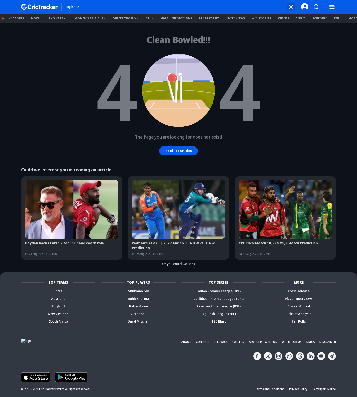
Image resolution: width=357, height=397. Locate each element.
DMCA (310, 342)
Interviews (235, 18)
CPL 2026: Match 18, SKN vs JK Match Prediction (278, 243)
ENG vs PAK (57, 18)
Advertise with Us (263, 342)
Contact (202, 342)
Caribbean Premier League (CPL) (218, 298)
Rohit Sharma (138, 298)
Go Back (189, 264)
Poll (337, 18)
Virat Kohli (138, 313)
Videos (283, 18)
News (35, 18)
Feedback (221, 342)
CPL (148, 18)
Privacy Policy (298, 389)
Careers (238, 342)
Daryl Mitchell (138, 321)
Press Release (299, 291)
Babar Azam (138, 306)
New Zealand (58, 313)
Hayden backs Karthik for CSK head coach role (64, 243)
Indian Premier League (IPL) (218, 291)
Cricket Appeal (298, 306)
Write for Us (292, 342)
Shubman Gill (138, 291)
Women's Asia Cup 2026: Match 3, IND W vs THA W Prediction (173, 245)
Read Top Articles (178, 151)
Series (301, 18)
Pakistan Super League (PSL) (218, 306)
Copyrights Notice (324, 389)
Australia (58, 298)
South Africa (58, 321)
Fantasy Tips (209, 18)
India (58, 291)
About (186, 342)
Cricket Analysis (298, 313)
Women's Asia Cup (89, 18)
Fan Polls (299, 321)
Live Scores (15, 18)
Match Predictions (176, 18)
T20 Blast (218, 321)
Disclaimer (327, 342)
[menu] (332, 7)
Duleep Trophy (124, 18)
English (70, 7)
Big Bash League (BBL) (219, 313)
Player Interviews (299, 298)
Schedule (319, 18)
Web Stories (261, 18)
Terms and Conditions (269, 389)
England (58, 306)
